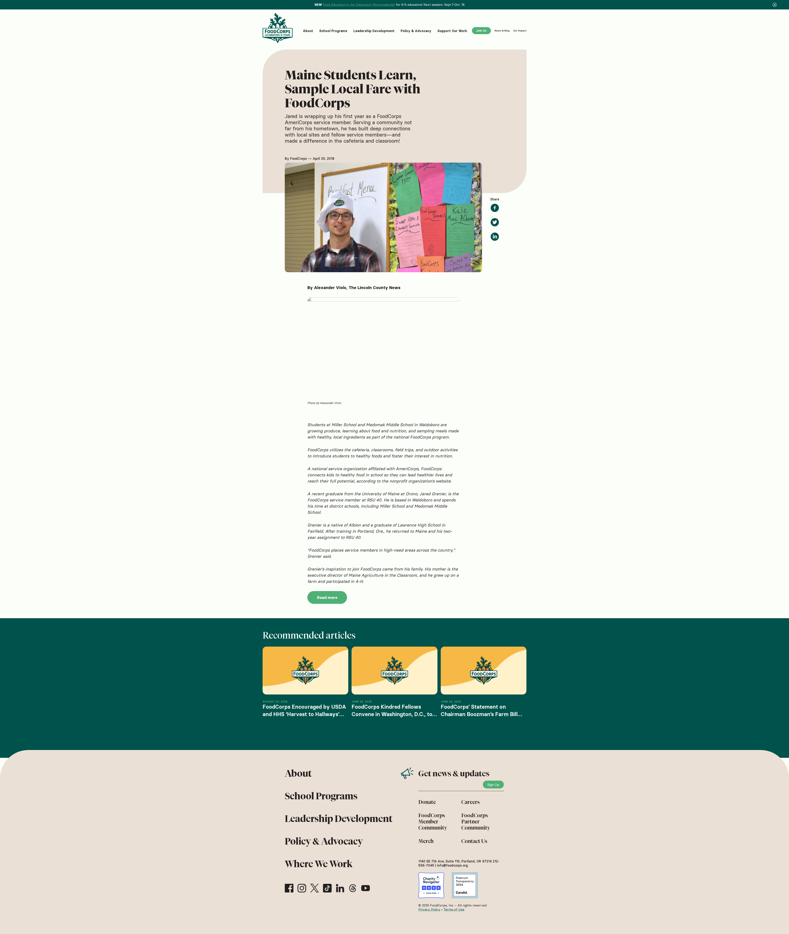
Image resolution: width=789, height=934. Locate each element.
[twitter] (314, 888)
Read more (327, 597)
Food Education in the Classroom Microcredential (359, 5)
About (298, 773)
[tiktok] (327, 888)
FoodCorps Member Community (432, 821)
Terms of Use (454, 909)
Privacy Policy (429, 909)
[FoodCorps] (278, 28)
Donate (427, 802)
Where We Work (318, 863)
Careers (470, 802)
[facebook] (289, 888)
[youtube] (365, 888)
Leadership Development (338, 818)
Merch (426, 841)
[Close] (775, 5)
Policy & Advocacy (324, 841)
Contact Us (474, 841)
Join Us (481, 30)
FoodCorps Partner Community (475, 821)
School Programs (321, 796)
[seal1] (431, 885)
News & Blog (502, 30)
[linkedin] (340, 888)
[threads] (352, 888)
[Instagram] (302, 888)
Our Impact (520, 30)
